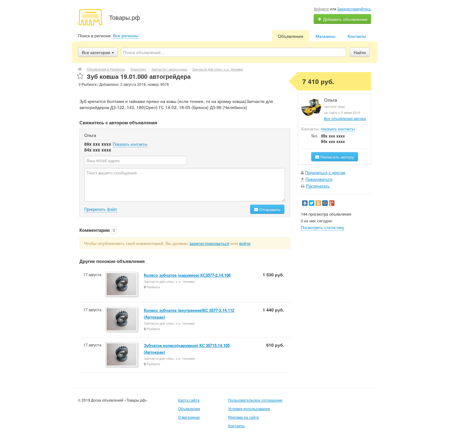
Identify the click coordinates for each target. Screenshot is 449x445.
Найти (360, 52)
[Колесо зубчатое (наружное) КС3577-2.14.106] (122, 284)
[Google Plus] (331, 203)
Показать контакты (130, 144)
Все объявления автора (345, 118)
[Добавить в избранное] (80, 76)
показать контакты (338, 129)
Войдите (321, 8)
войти (244, 243)
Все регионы (125, 35)
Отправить (269, 209)
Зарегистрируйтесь (354, 8)
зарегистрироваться (209, 243)
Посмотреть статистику (322, 227)
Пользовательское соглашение (255, 400)
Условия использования (249, 408)
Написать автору (336, 157)
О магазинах (189, 417)
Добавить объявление (344, 19)
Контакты (357, 36)
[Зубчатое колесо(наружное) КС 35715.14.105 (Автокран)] (122, 355)
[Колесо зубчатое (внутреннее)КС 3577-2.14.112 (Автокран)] (122, 320)
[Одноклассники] (318, 203)
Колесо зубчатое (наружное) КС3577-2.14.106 (187, 275)
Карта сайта (188, 400)
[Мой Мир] (325, 203)
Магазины (325, 36)
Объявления (290, 36)
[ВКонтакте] (305, 203)
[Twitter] (311, 203)
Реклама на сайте (243, 417)
